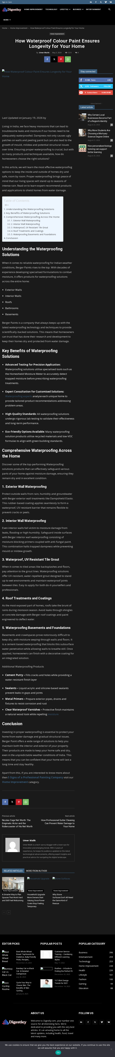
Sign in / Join (7, 2)
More (6, 20)
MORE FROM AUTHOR (36, 871)
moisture (53, 714)
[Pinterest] (61, 59)
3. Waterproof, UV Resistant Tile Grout (30, 227)
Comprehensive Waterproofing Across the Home (33, 216)
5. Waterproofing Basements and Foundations (34, 234)
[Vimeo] (105, 2)
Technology (51, 9)
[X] (101, 2)
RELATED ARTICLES (13, 871)
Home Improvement (33, 9)
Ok (58, 1052)
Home (4, 28)
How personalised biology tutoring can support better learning (100, 149)
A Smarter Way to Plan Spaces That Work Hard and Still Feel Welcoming (13, 897)
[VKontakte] (110, 2)
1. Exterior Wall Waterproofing (26, 220)
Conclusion (12, 237)
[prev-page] (4, 912)
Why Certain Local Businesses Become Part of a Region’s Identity (99, 118)
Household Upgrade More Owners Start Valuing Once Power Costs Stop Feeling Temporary (36, 900)
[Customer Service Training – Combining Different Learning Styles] (46, 954)
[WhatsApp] (68, 59)
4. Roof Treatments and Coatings (28, 230)
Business (77, 9)
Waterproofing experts (18, 396)
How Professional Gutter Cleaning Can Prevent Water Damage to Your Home (58, 823)
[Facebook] (96, 2)
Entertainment (93, 9)
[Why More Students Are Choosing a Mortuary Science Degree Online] (82, 132)
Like (109, 80)
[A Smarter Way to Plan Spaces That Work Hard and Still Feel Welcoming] (13, 884)
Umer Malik (44, 52)
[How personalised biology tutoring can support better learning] (82, 148)
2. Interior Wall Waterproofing (26, 224)
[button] (109, 9)
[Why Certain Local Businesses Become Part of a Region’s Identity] (82, 117)
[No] (111, 1049)
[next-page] (9, 912)
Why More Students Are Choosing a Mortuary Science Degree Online (99, 133)
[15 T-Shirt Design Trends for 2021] (46, 983)
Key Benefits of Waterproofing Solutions (28, 212)
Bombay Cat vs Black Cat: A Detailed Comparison (25, 971)
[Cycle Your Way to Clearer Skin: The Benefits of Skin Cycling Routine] (8, 986)
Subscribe (106, 92)
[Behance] (91, 2)
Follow (107, 86)
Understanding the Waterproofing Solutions (31, 209)
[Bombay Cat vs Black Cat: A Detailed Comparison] (8, 972)
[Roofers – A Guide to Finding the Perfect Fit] (46, 971)
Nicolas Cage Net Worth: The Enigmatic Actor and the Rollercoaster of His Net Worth (17, 823)
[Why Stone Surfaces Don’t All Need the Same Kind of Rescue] (64, 884)
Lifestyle (64, 9)
